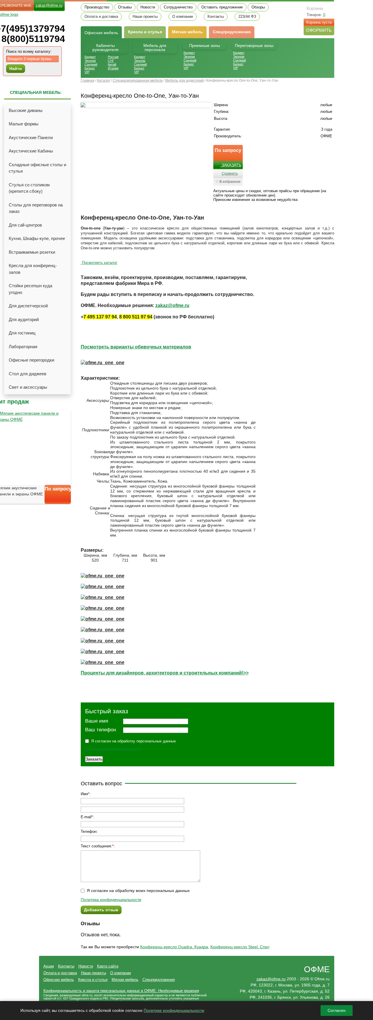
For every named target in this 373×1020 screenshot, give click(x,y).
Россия (113, 57)
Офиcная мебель (101, 33)
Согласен (337, 1010)
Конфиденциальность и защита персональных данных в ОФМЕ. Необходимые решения (121, 991)
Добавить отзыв (101, 909)
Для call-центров (25, 224)
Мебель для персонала (154, 47)
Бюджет (90, 57)
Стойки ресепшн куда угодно (30, 289)
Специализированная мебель (138, 80)
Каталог (103, 80)
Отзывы (125, 7)
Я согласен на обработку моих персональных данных (138, 890)
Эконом (90, 60)
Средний (91, 64)
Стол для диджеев (27, 373)
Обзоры (258, 7)
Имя (84, 794)
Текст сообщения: (96, 846)
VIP (87, 72)
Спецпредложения (232, 32)
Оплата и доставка (101, 17)
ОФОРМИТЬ (319, 30)
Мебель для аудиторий (184, 80)
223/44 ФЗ (247, 17)
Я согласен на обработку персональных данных (133, 741)
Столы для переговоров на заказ (36, 208)
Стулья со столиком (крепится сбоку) (29, 188)
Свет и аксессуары (28, 387)
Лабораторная (23, 346)
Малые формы (23, 123)
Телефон (88, 831)
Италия (113, 68)
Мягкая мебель (187, 32)
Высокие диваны (26, 110)
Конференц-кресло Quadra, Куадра (174, 946)
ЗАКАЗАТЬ (230, 165)
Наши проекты (145, 17)
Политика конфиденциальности (113, 748)
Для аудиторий (24, 319)
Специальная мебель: (36, 92)
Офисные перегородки (31, 359)
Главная (87, 80)
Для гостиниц (22, 332)
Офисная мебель (58, 979)
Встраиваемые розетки (32, 252)
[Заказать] (58, 499)
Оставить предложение (222, 7)
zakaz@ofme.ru (49, 5)
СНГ (111, 60)
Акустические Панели (31, 137)
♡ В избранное (228, 182)
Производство (97, 7)
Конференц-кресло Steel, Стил (239, 946)
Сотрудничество (178, 7)
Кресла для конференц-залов (33, 269)
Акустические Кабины (31, 150)
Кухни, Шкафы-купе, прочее (37, 238)
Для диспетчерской (28, 305)
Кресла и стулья (145, 32)
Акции (48, 966)
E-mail (86, 817)
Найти (15, 68)
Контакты (215, 17)
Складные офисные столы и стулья (37, 168)
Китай (112, 64)
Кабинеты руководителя (105, 47)
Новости (147, 7)
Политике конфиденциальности (174, 1010)
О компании (182, 17)
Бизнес (90, 68)
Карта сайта (107, 966)
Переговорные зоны (254, 45)
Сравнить (230, 173)
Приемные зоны (204, 45)
